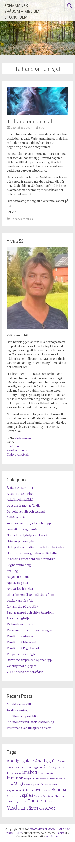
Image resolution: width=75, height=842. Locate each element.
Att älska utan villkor (21, 704)
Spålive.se (13, 446)
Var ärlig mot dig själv (21, 666)
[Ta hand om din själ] (37, 113)
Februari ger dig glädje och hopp (29, 523)
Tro (25, 802)
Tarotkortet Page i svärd (23, 648)
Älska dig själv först (20, 487)
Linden (10, 784)
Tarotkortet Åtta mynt (22, 636)
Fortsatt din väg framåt (22, 529)
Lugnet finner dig (19, 565)
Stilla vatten (58, 796)
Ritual (21, 790)
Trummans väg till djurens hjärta (29, 728)
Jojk (29, 779)
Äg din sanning (17, 710)
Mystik (27, 784)
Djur (46, 766)
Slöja (45, 796)
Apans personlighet (20, 493)
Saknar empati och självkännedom (30, 612)
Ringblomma (12, 790)
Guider (41, 773)
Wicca (41, 809)
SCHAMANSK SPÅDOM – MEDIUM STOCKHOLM (21, 11)
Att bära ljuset (18, 767)
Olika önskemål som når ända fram (30, 594)
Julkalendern (40, 779)
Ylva (41, 127)
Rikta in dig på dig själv (22, 606)
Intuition (15, 778)
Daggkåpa (37, 767)
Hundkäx (49, 773)
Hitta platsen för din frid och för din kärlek (35, 547)
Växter (32, 808)
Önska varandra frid (20, 600)
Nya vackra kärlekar (20, 588)
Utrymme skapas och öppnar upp (29, 660)
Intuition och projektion (23, 716)
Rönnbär (60, 789)
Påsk (42, 784)
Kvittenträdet (52, 779)
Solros (50, 796)
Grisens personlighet (21, 541)
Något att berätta (18, 577)
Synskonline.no (17, 450)
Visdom (16, 807)
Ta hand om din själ (29, 121)
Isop (26, 779)
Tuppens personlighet (22, 654)
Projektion (35, 784)
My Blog (12, 571)
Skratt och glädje (18, 618)
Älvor (50, 808)
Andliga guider (20, 760)
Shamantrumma (14, 796)
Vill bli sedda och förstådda (25, 672)
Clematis (28, 767)
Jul (33, 779)
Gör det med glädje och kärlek (27, 535)
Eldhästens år (16, 517)
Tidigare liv (18, 802)
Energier (54, 767)
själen (27, 795)
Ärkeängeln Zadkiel (20, 499)
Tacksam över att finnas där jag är (29, 630)
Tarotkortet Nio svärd (21, 642)
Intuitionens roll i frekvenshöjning (30, 722)
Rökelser (47, 790)
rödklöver (33, 789)
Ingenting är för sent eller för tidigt (31, 559)
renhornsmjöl (51, 784)
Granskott (27, 772)
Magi (18, 783)
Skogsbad (38, 796)
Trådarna (51, 802)
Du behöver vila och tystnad (26, 511)
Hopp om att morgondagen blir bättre (32, 553)
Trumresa (37, 801)
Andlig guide (47, 760)
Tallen (9, 802)
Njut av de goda (17, 583)
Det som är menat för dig (24, 505)
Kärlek (62, 779)
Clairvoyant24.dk (18, 454)
